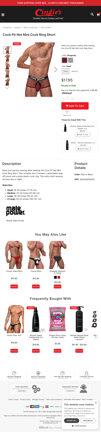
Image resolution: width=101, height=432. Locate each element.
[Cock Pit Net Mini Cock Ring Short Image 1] (36, 69)
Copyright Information (72, 399)
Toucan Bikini (36, 271)
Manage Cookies (38, 399)
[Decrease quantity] (63, 98)
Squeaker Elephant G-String (57, 272)
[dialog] (80, 415)
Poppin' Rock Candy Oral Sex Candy (57, 336)
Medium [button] (75, 71)
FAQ (83, 399)
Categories (7, 28)
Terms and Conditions (54, 399)
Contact (90, 399)
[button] (3, 15)
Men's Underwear (31, 28)
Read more (81, 416)
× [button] (96, 403)
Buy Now (14, 286)
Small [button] (65, 71)
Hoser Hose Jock (14, 335)
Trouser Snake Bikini (14, 271)
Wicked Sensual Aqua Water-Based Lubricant (79, 337)
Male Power (18, 220)
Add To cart (76, 105)
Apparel (18, 28)
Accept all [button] (72, 421)
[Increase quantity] (72, 98)
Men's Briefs (46, 28)
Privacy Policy (25, 399)
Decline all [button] (88, 421)
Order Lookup (13, 399)
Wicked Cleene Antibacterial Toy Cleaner (36, 337)
